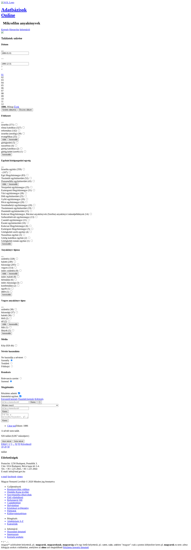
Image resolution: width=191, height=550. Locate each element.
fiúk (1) (5, 327)
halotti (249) (7, 261)
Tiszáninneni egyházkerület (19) (16, 208)
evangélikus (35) (9, 136)
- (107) (4, 172)
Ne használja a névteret (12, 357)
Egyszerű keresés (9, 399)
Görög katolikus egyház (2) (14, 238)
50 (8, 447)
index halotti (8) (9, 277)
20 (5, 447)
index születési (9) (10, 270)
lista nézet (18, 441)
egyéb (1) (6, 288)
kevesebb (13, 139)
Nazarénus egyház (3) (11, 235)
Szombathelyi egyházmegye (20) (17, 205)
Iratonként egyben (10, 396)
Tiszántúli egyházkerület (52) (15, 178)
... (13, 444)
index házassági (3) (10, 282)
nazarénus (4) (7, 145)
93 (19, 444)
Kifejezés (39, 399)
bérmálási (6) (7, 279)
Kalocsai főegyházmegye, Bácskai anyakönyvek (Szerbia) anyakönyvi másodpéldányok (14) (45, 214)
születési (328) (8, 259)
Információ (25, 29)
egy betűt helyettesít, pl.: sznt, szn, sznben (98, 544)
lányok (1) (6, 330)
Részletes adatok (9, 393)
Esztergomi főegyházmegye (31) (16, 190)
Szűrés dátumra (9, 110)
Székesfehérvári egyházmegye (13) (18, 217)
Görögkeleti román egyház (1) (15, 241)
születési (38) (7, 309)
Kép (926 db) (7, 345)
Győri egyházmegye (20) (13, 199)
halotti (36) (6, 315)
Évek (16, 107)
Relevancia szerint (10, 378)
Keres (33, 402)
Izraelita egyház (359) (11, 169)
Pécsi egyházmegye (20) (13, 202)
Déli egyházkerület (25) (12, 196)
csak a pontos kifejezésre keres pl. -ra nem (152, 544)
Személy (5, 360)
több (4, 139)
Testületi (5, 363)
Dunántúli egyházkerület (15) (15, 211)
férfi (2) (5, 318)
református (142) (9, 130)
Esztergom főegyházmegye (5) (16, 229)
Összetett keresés (26, 399)
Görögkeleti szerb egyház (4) (15, 232)
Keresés (5, 29)
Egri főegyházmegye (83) (13, 175)
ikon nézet (6, 441)
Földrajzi (5, 366)
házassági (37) (8, 312)
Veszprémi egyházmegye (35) (15, 187)
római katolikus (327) (11, 127)
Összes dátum (25, 110)
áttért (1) (5, 291)
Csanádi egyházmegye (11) (14, 220)
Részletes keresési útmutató (76, 547)
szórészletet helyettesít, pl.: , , (37, 544)
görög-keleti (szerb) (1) (12, 151)
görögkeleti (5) (8, 142)
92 (16, 444)
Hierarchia (14, 29)
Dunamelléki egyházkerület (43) (16, 181)
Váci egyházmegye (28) (12, 193)
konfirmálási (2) (9, 285)
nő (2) (4, 321)
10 (2, 447)
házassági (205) (8, 264)
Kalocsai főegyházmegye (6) (15, 226)
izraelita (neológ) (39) (11, 133)
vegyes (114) (7, 267)
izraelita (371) (8, 124)
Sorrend (5, 381)
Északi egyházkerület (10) (13, 223)
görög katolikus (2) (10, 148)
